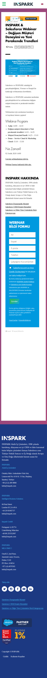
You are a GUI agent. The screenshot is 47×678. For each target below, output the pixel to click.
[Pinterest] (25, 47)
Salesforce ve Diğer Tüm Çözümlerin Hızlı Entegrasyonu (22, 608)
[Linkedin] (28, 47)
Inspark (9, 331)
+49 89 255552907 (9, 533)
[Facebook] (22, 47)
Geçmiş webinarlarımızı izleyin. (16, 159)
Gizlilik (5, 656)
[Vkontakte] (32, 47)
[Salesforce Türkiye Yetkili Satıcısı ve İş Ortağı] (23, 4)
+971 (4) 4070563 (8, 566)
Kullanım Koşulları (18, 656)
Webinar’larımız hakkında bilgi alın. (18, 165)
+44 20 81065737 (8, 511)
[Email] (15, 47)
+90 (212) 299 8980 (9, 483)
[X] (19, 47)
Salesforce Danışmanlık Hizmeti (17, 204)
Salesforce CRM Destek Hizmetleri (18, 207)
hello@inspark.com (9, 486)
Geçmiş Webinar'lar (18, 331)
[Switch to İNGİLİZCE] (42, 4)
